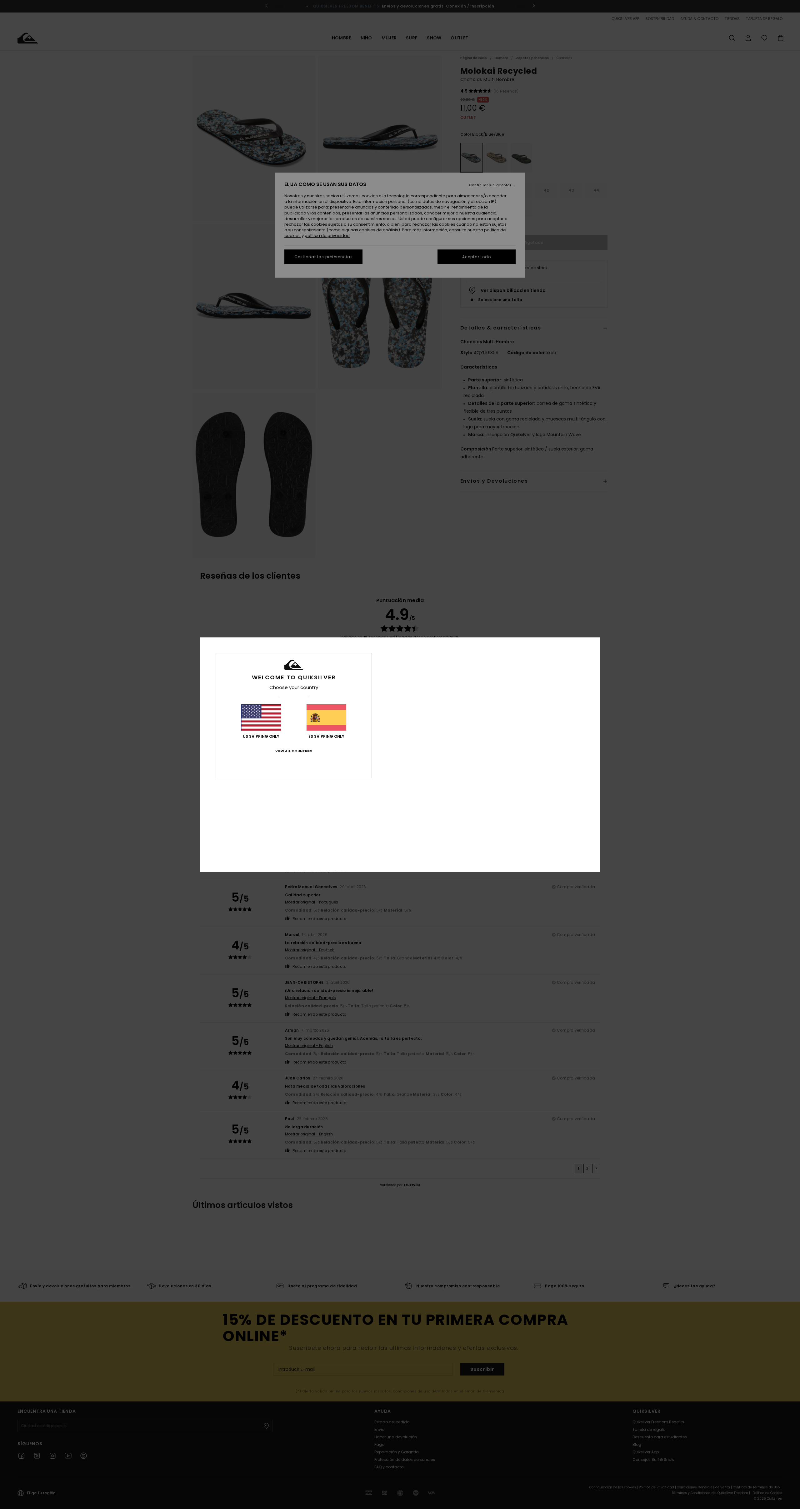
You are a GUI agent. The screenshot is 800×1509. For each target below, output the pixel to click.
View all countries (293, 750)
